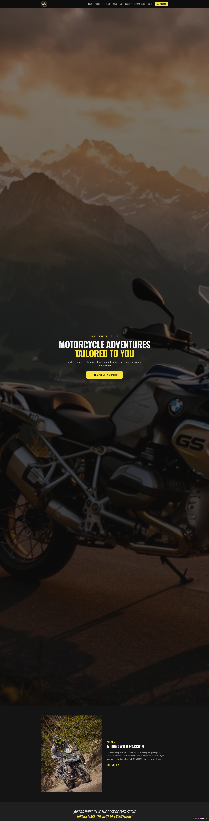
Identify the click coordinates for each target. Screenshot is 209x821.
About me (106, 4)
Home (90, 4)
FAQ (121, 4)
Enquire (163, 4)
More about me (113, 764)
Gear (115, 4)
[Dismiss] (206, 818)
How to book (139, 4)
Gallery (128, 4)
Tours (97, 4)
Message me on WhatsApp (106, 374)
